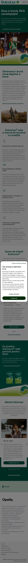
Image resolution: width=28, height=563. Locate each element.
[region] (14, 281)
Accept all (14, 298)
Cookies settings (14, 294)
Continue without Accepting (19, 263)
